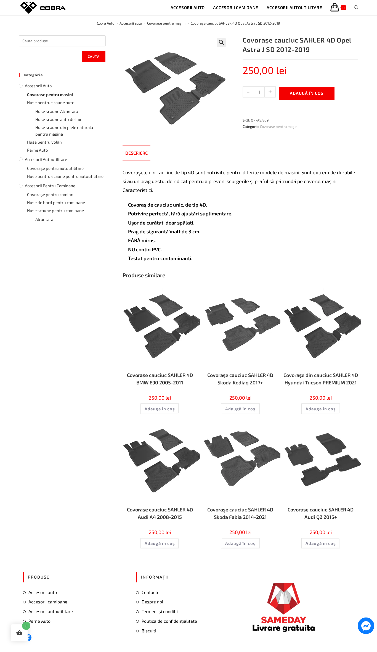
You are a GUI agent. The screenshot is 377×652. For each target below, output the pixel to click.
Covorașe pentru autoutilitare (55, 168)
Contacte (151, 592)
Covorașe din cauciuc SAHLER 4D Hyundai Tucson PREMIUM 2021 (320, 379)
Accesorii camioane (47, 601)
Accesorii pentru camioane (50, 185)
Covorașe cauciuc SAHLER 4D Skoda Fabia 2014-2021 (240, 513)
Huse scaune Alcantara (56, 111)
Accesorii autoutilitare (46, 159)
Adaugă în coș (306, 93)
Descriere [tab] (136, 152)
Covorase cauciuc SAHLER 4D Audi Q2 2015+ (321, 513)
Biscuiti (149, 630)
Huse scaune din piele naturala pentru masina (64, 130)
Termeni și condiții (160, 611)
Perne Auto (37, 149)
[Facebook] (28, 637)
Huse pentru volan (44, 141)
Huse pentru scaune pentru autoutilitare (65, 176)
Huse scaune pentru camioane (55, 210)
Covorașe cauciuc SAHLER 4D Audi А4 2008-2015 (160, 513)
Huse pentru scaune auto (51, 102)
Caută (94, 56)
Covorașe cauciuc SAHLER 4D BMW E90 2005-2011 (160, 379)
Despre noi (152, 601)
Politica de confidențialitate (169, 621)
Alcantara (44, 219)
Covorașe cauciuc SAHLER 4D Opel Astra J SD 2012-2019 (235, 23)
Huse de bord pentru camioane (56, 202)
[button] (221, 42)
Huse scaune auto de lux (58, 119)
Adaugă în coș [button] (160, 408)
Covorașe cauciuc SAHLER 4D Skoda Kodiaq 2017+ (240, 379)
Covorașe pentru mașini (279, 126)
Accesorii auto (38, 85)
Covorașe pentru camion (50, 194)
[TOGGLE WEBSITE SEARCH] (356, 7)
